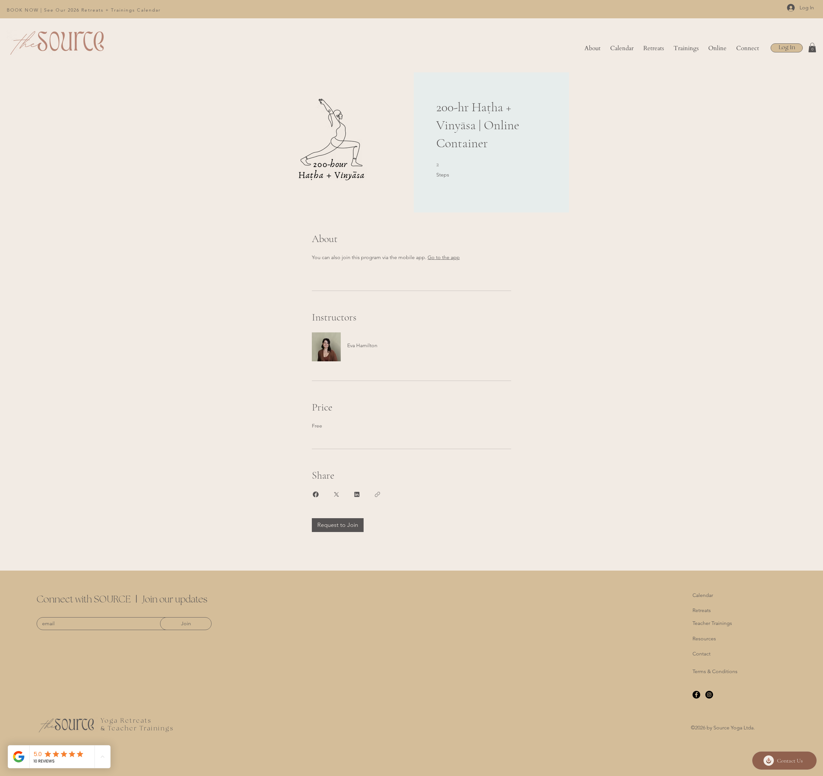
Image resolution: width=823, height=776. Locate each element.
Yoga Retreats (126, 720)
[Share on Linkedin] (357, 494)
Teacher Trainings (712, 623)
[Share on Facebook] (316, 494)
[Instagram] (709, 695)
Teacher (122, 728)
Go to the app (444, 257)
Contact (701, 654)
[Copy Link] (377, 494)
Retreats (701, 610)
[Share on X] (336, 494)
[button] (653, 48)
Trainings (157, 728)
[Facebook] (696, 695)
